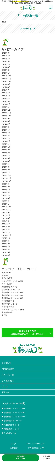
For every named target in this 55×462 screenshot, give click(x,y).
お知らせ (5, 275)
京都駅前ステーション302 (12, 292)
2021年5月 (6, 221)
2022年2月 (6, 201)
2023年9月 (6, 150)
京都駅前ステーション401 (12, 295)
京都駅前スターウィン (11, 290)
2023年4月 (6, 164)
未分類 (4, 315)
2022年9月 (6, 184)
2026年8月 (6, 53)
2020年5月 (6, 252)
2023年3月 (6, 167)
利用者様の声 (7, 312)
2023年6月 (6, 158)
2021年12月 (7, 207)
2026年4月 (6, 64)
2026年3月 (6, 67)
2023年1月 (6, 173)
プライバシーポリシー (35, 444)
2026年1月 (6, 73)
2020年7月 (6, 247)
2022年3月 (6, 198)
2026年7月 (6, 56)
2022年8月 (6, 187)
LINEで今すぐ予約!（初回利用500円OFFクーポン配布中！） (27, 332)
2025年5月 (6, 96)
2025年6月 (6, 93)
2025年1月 (6, 107)
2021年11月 (6, 210)
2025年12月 (7, 76)
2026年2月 (6, 70)
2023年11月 (6, 144)
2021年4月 (6, 224)
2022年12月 (7, 175)
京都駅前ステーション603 (12, 298)
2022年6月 (6, 190)
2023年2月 (6, 170)
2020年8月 (6, 244)
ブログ (13, 444)
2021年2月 (6, 230)
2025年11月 (6, 79)
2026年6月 (6, 59)
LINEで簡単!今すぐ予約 (20, 457)
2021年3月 (6, 227)
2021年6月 (6, 218)
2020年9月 (6, 241)
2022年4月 (6, 195)
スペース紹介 (7, 284)
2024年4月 (6, 133)
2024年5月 (6, 130)
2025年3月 (6, 101)
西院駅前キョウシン (10, 304)
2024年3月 (6, 135)
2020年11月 (6, 235)
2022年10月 (7, 181)
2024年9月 (6, 118)
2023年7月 (6, 155)
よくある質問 (7, 278)
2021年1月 (6, 232)
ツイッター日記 (8, 307)
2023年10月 (7, 147)
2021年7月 (6, 215)
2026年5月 (6, 61)
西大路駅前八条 (8, 301)
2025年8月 (6, 87)
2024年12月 (7, 110)
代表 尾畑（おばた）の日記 (13, 310)
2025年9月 (6, 84)
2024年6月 (6, 127)
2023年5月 (6, 161)
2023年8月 (6, 153)
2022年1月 (6, 204)
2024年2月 (6, 138)
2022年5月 (6, 192)
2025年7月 (6, 90)
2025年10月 (7, 81)
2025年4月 (6, 98)
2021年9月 (6, 212)
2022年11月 (6, 178)
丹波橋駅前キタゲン (10, 287)
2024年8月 (6, 121)
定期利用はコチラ (46, 457)
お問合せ (14, 448)
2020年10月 (7, 238)
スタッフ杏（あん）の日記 (12, 281)
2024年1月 (6, 141)
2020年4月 (6, 255)
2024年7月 (6, 124)
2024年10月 (7, 116)
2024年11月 (6, 113)
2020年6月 (6, 249)
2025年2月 (6, 104)
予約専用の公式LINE (36, 448)
